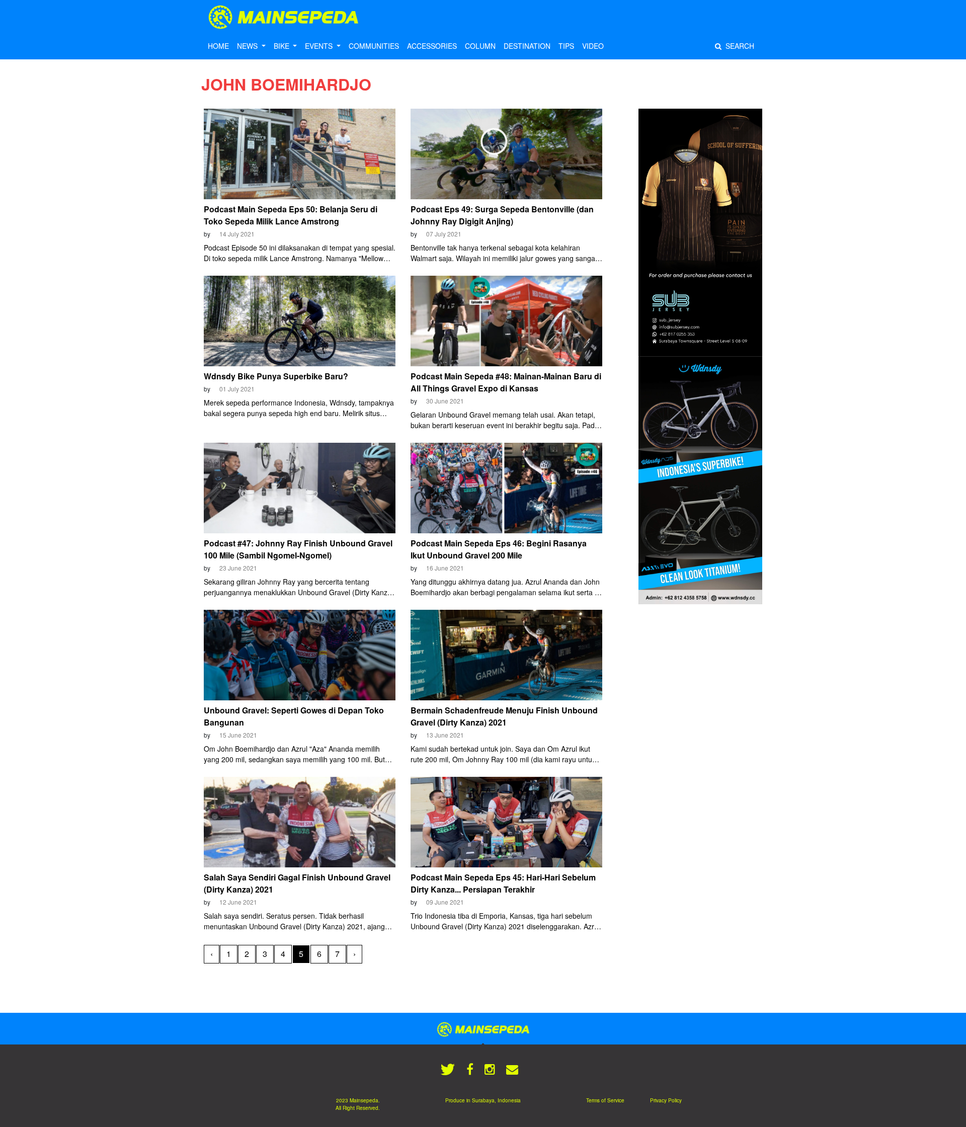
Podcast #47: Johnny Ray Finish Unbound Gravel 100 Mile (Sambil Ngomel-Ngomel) (298, 549)
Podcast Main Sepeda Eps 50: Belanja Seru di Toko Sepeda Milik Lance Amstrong (290, 215)
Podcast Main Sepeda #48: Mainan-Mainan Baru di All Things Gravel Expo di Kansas (506, 382)
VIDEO (593, 46)
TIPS (566, 46)
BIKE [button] (282, 46)
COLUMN (480, 46)
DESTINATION (527, 46)
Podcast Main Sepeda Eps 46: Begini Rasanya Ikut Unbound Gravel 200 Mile (499, 549)
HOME (218, 46)
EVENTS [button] (320, 46)
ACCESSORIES (432, 46)
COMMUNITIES (374, 46)
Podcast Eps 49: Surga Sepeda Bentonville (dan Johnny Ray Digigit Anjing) (502, 215)
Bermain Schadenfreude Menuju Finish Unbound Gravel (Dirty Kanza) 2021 (504, 716)
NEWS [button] (248, 46)
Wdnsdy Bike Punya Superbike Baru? (276, 376)
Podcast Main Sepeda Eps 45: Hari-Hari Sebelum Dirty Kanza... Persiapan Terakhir (503, 883)
